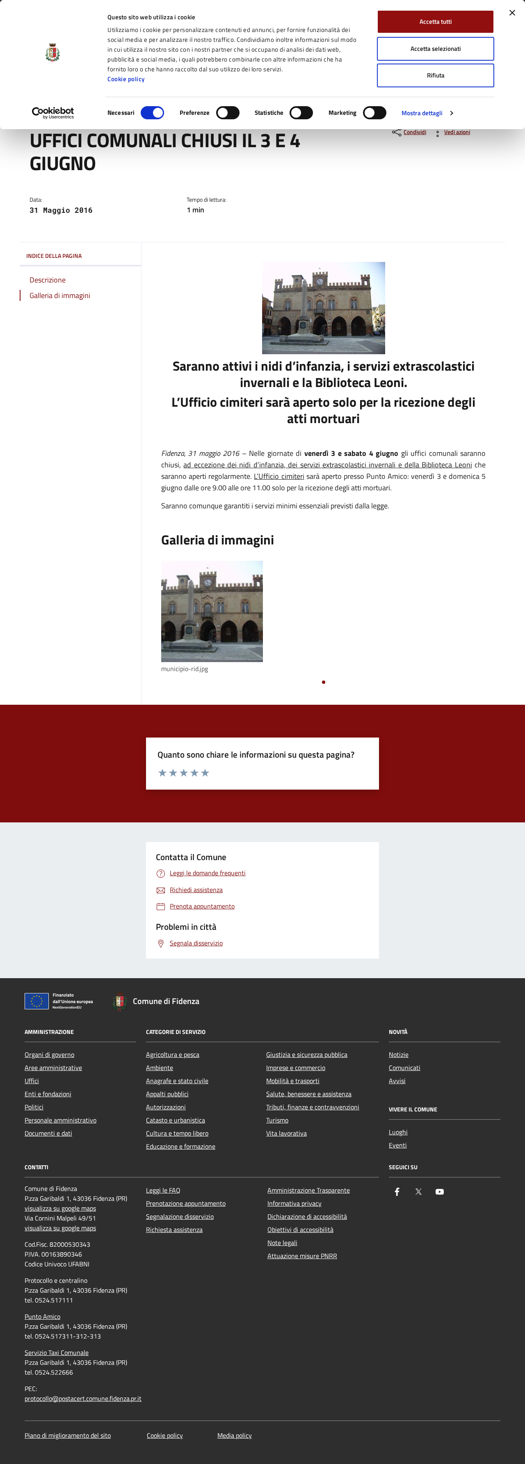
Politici (34, 1107)
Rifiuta (436, 75)
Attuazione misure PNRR (302, 1256)
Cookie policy (126, 79)
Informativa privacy (294, 1203)
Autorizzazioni (166, 1107)
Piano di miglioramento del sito (68, 1435)
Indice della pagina (54, 255)
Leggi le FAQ (163, 1190)
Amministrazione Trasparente (308, 1190)
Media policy (234, 1435)
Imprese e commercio (295, 1067)
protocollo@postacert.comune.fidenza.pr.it (83, 1398)
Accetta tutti (436, 21)
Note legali (282, 1243)
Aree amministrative (53, 1067)
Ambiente (159, 1067)
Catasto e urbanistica (175, 1120)
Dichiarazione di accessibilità (307, 1216)
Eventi (398, 1145)
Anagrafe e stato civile (177, 1081)
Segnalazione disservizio (180, 1216)
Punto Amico (42, 1316)
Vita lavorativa (286, 1133)
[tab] (323, 682)
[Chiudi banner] (512, 13)
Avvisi (397, 1081)
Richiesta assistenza (174, 1229)
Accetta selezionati (436, 48)
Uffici (32, 1081)
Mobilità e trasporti (293, 1081)
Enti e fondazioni (48, 1094)
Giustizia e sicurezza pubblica (306, 1054)
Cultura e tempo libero (177, 1133)
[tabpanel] (212, 618)
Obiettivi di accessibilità (300, 1229)
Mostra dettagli (422, 113)
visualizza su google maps (60, 1208)
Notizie (399, 1054)
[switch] (228, 112)
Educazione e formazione (180, 1146)
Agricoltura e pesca (172, 1054)
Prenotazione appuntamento (186, 1203)
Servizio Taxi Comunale (57, 1352)
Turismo (277, 1120)
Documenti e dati (48, 1133)
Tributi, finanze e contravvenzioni (312, 1107)
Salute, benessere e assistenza (309, 1094)
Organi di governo (49, 1054)
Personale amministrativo (60, 1120)
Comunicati (404, 1067)
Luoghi (398, 1132)
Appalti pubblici (167, 1094)
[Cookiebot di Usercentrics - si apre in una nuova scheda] (53, 113)
